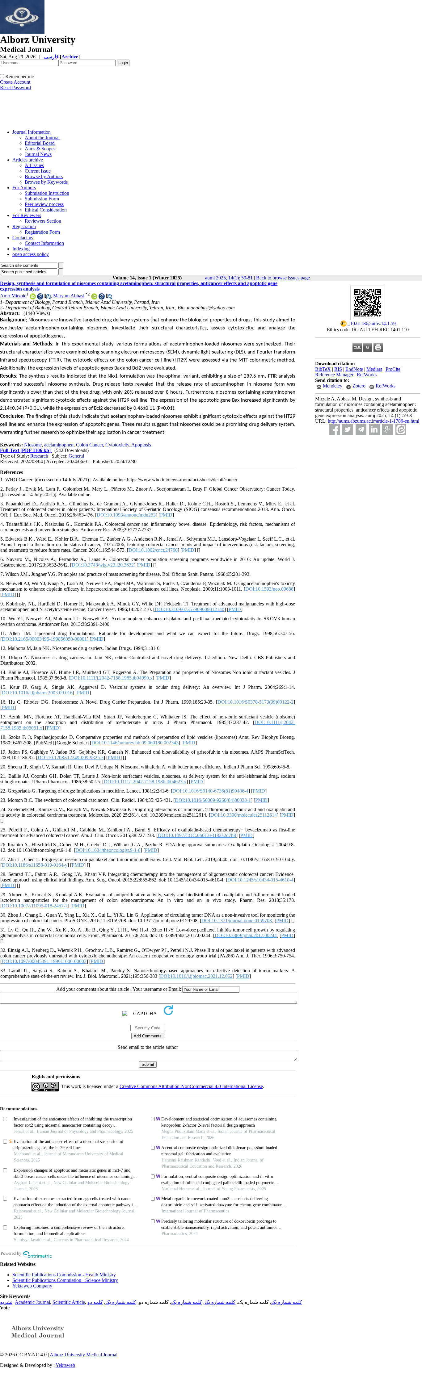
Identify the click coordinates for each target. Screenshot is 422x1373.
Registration (24, 226)
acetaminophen (59, 444)
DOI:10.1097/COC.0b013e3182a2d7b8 (197, 835)
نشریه (6, 1302)
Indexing (21, 248)
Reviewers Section (43, 221)
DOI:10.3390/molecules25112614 (243, 815)
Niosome (33, 444)
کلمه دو (95, 1302)
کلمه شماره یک (286, 1302)
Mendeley (332, 385)
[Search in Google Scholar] (40, 297)
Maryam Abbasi (68, 295)
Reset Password (15, 87)
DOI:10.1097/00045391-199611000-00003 (44, 961)
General (76, 455)
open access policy (30, 254)
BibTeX (323, 369)
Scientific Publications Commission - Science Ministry (65, 1280)
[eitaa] (400, 429)
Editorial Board (40, 143)
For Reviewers (26, 215)
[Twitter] (347, 429)
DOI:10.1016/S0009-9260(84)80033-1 (213, 800)
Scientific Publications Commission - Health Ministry (64, 1274)
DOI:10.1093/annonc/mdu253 (126, 514)
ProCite (393, 369)
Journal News (38, 154)
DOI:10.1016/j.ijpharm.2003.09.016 (37, 692)
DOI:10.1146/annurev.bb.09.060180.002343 (135, 742)
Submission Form (42, 198)
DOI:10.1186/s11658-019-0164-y (34, 865)
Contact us (22, 237)
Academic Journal (32, 1302)
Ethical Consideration (46, 209)
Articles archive (27, 159)
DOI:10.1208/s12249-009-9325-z (70, 757)
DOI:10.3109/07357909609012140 (189, 609)
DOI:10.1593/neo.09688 (269, 589)
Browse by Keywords (46, 182)
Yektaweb (65, 1365)
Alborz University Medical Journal (83, 1354)
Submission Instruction (47, 193)
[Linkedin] (374, 429)
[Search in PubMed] (47, 297)
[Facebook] (334, 429)
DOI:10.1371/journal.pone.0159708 (236, 920)
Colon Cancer (89, 444)
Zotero (358, 385)
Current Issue (38, 171)
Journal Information (31, 132)
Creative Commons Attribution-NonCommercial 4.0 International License (191, 1086)
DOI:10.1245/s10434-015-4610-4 (260, 879)
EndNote (354, 369)
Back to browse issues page (283, 277)
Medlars (374, 369)
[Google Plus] (387, 429)
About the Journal (42, 137)
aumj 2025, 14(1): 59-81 (229, 277)
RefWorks (367, 374)
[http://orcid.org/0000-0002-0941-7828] (33, 297)
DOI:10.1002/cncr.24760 (153, 550)
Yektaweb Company (32, 1285)
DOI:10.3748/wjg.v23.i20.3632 (103, 564)
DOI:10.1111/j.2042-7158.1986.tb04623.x (145, 781)
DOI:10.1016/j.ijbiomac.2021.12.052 (196, 976)
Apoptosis (141, 444)
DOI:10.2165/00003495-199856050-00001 (44, 639)
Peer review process (44, 204)
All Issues (34, 165)
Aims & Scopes (40, 148)
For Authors (24, 187)
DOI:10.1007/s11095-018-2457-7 (35, 905)
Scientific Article (69, 1302)
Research (39, 455)
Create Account (15, 82)
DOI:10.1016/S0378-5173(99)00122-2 (255, 702)
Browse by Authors (44, 176)
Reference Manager (334, 374)
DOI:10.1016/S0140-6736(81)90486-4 (210, 790)
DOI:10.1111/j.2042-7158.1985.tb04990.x (111, 677)
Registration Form (42, 232)
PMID (166, 514)
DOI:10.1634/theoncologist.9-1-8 (108, 850)
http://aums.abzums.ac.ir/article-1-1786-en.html (373, 421)
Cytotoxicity (117, 444)
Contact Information (44, 243)
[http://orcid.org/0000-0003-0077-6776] (94, 297)
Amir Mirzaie (13, 295)
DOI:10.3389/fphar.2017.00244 (246, 935)
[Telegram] (361, 429)
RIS (338, 369)
